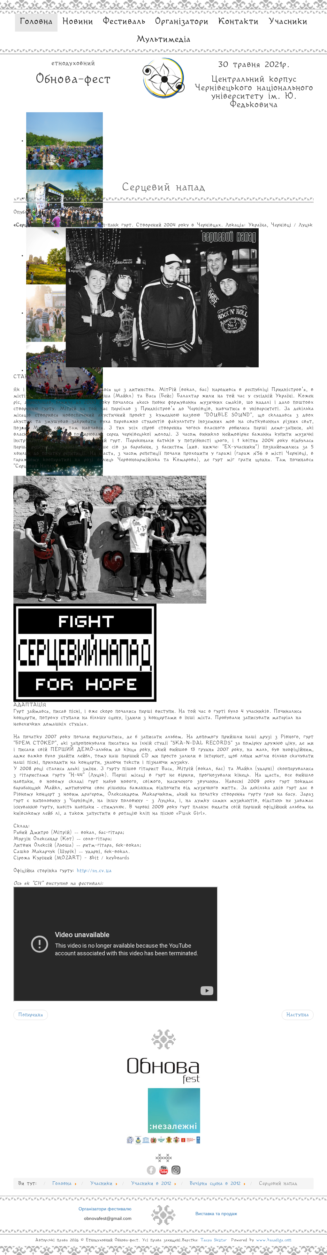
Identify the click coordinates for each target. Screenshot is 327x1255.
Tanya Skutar (214, 1240)
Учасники (288, 22)
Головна (36, 22)
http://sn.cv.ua (94, 871)
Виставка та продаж (216, 1213)
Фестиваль (124, 22)
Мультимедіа (163, 39)
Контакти (238, 22)
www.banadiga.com (274, 1240)
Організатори (182, 22)
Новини (77, 22)
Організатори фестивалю (105, 1208)
